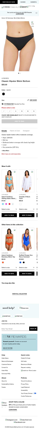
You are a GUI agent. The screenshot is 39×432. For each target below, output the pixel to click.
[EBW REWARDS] (19, 337)
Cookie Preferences (26, 396)
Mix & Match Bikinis (19, 18)
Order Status (5, 358)
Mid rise (5, 140)
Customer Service (6, 364)
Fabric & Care (15, 131)
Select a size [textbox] (6, 209)
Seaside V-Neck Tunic (24, 197)
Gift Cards (23, 361)
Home (3, 18)
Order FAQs (5, 370)
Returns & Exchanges (7, 361)
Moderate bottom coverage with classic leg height (18, 142)
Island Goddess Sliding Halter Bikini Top (8, 197)
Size (3, 100)
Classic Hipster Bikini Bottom (16, 81)
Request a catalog (25, 367)
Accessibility (24, 390)
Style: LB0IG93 (7, 137)
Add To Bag (9, 215)
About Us (4, 381)
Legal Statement (25, 387)
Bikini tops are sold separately (11, 154)
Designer (26, 131)
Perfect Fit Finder (25, 358)
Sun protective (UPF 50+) (11, 147)
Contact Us (5, 367)
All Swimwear (9, 18)
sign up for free (7, 348)
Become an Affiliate (26, 364)
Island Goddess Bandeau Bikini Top (8, 256)
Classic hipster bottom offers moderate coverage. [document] (17, 134)
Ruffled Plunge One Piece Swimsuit (25, 256)
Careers (4, 387)
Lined (4, 145)
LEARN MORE (20, 14)
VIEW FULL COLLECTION (19, 294)
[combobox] (9, 209)
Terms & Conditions (26, 381)
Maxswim (22, 2)
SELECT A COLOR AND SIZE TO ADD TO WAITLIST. (19, 116)
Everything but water (9, 2)
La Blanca (5, 78)
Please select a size (8, 108)
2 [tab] (20, 73)
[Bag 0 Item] (31, 6)
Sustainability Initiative (8, 384)
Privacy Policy (24, 384)
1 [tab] (18, 73)
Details (4, 131)
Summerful (33, 2)
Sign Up (33, 328)
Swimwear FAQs (6, 373)
